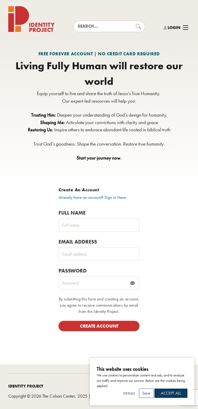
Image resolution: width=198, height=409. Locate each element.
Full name (72, 212)
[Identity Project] (31, 19)
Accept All (171, 393)
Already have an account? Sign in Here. (93, 197)
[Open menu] (186, 28)
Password (73, 270)
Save (146, 393)
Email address (78, 241)
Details (129, 393)
